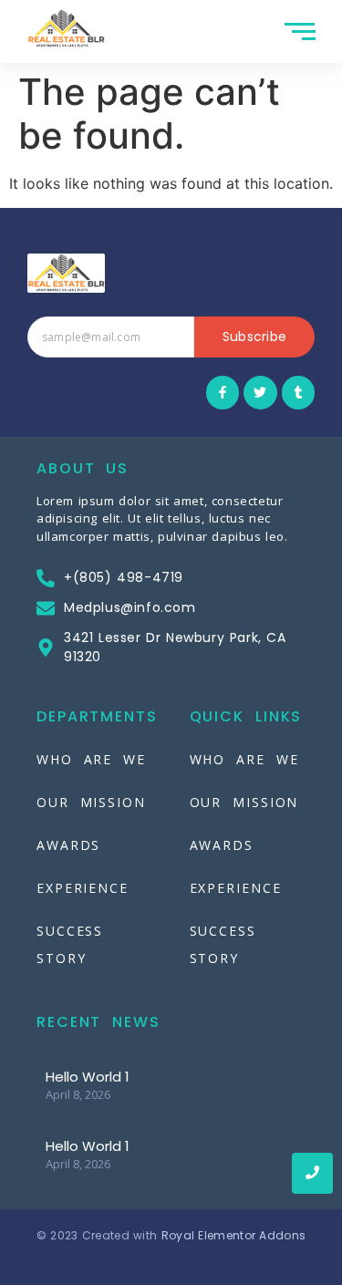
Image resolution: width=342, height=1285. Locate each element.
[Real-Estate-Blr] (66, 28)
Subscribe (255, 336)
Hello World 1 (88, 1076)
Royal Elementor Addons (233, 1235)
